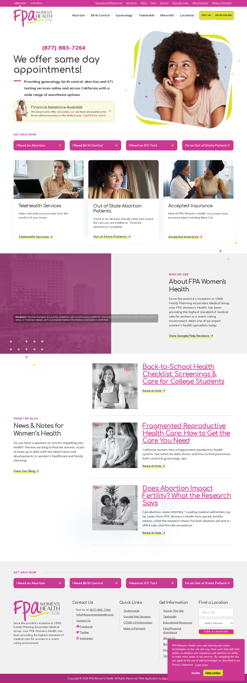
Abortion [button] (78, 15)
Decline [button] (196, 673)
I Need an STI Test (143, 145)
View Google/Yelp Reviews (189, 336)
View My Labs (180, 2)
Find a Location (216, 631)
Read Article (151, 390)
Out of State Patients (110, 236)
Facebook (86, 626)
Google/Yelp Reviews (137, 616)
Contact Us (83, 620)
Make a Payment (222, 2)
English (20, 3)
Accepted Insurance (183, 237)
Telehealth (169, 616)
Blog (153, 2)
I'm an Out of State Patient (206, 145)
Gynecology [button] (124, 15)
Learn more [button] (201, 664)
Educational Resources (109, 2)
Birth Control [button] (100, 15)
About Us (131, 2)
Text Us (206, 15)
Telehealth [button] (146, 15)
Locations (187, 15)
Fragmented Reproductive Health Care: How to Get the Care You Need (186, 433)
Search (164, 2)
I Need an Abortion (30, 145)
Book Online (223, 15)
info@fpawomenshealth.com (95, 614)
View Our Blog (24, 471)
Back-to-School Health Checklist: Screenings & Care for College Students (183, 374)
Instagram (86, 638)
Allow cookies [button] (213, 673)
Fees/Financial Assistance (172, 630)
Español (36, 3)
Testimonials (132, 610)
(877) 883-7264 (100, 610)
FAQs (144, 2)
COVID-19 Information (138, 622)
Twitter (84, 632)
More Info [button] (167, 15)
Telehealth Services (33, 237)
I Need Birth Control (88, 145)
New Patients (200, 2)
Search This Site (173, 610)
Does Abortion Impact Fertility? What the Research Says (186, 496)
